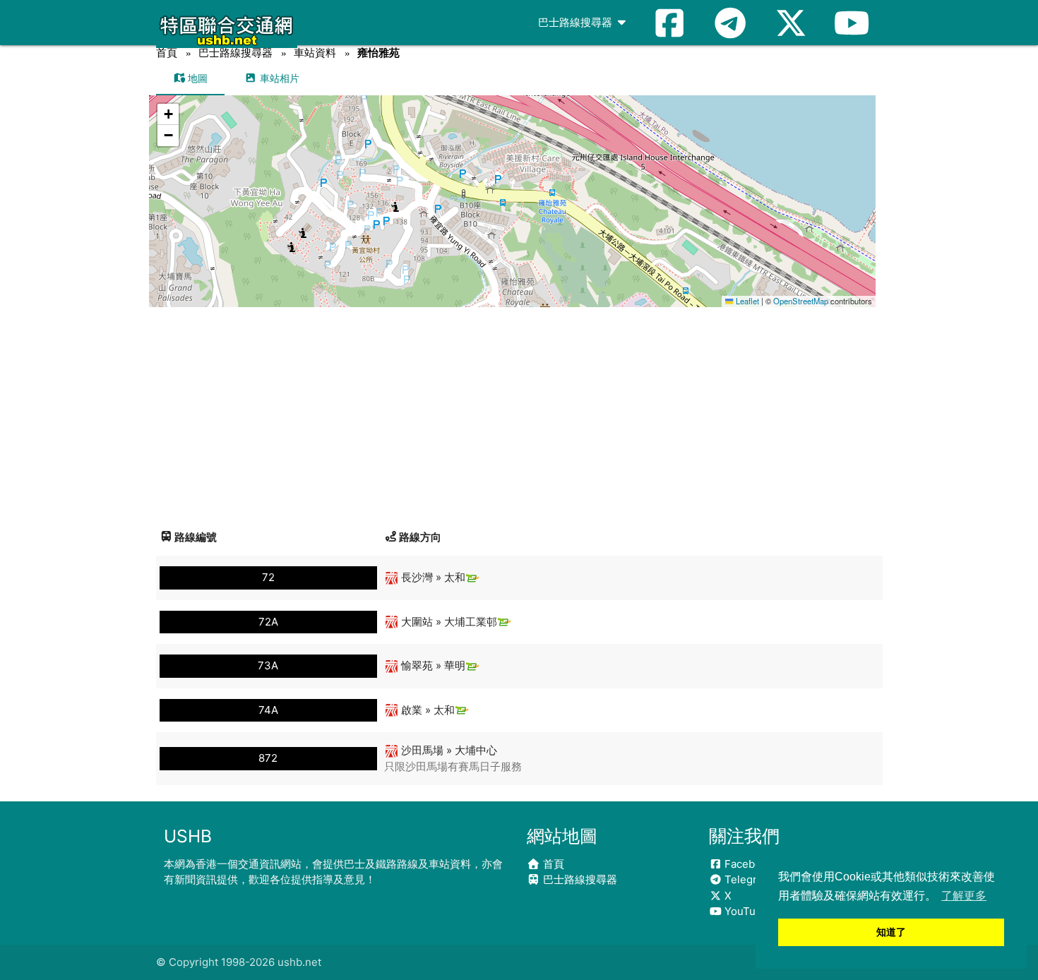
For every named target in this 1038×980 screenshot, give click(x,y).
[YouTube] (851, 22)
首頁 (166, 52)
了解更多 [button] (963, 896)
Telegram (747, 879)
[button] (513, 187)
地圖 (196, 78)
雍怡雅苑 (378, 52)
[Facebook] (669, 22)
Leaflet (746, 300)
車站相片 (278, 78)
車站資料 (315, 52)
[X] (790, 22)
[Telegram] (730, 22)
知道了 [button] (891, 932)
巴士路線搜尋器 (576, 22)
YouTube (745, 911)
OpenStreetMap (800, 300)
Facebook (747, 864)
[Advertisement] (519, 413)
